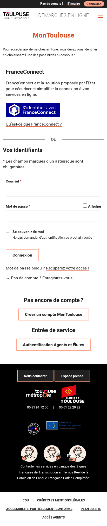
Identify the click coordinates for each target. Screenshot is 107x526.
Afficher (94, 206)
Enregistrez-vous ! (58, 277)
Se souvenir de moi (28, 232)
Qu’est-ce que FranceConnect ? (34, 124)
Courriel (12, 181)
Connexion (94, 4)
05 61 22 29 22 (69, 407)
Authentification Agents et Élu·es (53, 344)
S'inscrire (73, 3)
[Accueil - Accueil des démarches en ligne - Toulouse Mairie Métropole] (18, 15)
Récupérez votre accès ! (67, 268)
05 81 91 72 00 (37, 407)
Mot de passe (17, 206)
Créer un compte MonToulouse (53, 314)
